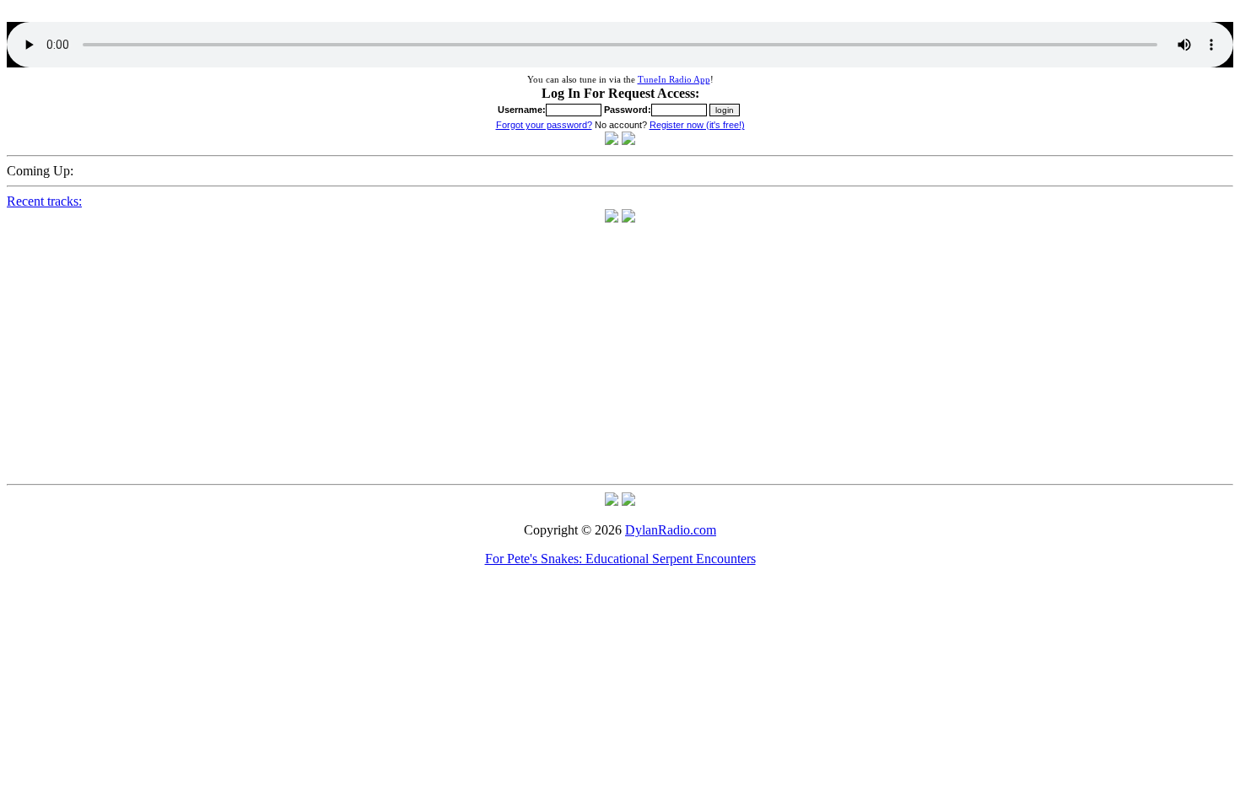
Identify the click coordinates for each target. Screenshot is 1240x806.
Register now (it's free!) (697, 125)
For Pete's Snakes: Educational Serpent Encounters (620, 558)
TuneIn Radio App (674, 79)
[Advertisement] (620, 359)
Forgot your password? (544, 125)
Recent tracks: (44, 201)
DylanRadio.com (670, 530)
